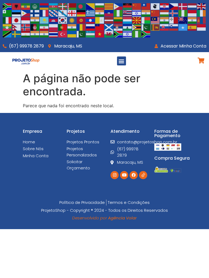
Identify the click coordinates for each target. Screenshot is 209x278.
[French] (44, 13)
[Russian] (90, 27)
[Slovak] (164, 27)
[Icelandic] (174, 13)
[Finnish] (35, 13)
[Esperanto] (7, 13)
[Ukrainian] (72, 34)
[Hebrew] (137, 13)
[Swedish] (16, 34)
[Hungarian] (164, 13)
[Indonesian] (192, 13)
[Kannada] (35, 20)
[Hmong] (155, 13)
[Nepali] (16, 27)
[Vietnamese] (99, 34)
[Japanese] (16, 20)
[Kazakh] (44, 20)
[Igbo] (183, 13)
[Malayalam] (164, 20)
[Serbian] (118, 27)
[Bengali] (81, 6)
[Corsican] (155, 6)
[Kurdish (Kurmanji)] (72, 20)
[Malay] (155, 20)
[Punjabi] (72, 27)
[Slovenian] (174, 27)
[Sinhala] (155, 27)
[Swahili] (7, 34)
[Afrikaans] (7, 6)
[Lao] (90, 20)
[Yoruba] (137, 34)
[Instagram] (114, 175)
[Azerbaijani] (53, 6)
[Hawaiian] (127, 13)
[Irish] (201, 13)
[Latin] (99, 20)
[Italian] (7, 20)
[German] (81, 13)
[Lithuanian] (118, 20)
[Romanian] (81, 27)
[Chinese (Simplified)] (137, 6)
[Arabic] (35, 6)
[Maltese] (174, 20)
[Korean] (62, 20)
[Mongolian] (201, 20)
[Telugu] (44, 34)
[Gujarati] (99, 13)
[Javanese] (25, 20)
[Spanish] (192, 27)
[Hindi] (146, 13)
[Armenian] (44, 6)
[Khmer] (53, 20)
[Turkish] (62, 34)
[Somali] (183, 27)
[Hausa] (118, 13)
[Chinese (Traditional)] (146, 6)
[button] (121, 60)
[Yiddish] (127, 34)
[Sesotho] (127, 27)
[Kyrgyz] (81, 20)
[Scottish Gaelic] (109, 27)
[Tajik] (25, 34)
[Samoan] (99, 27)
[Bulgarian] (99, 6)
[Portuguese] (62, 27)
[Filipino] (25, 13)
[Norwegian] (25, 27)
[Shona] (137, 27)
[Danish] (183, 6)
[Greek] (90, 13)
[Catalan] (109, 6)
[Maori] (183, 20)
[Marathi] (192, 20)
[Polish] (53, 27)
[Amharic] (25, 6)
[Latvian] (109, 20)
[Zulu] (146, 34)
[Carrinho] (201, 61)
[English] (201, 6)
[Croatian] (164, 6)
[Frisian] (53, 13)
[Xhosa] (118, 34)
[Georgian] (72, 13)
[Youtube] (124, 175)
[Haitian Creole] (109, 13)
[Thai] (53, 34)
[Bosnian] (90, 6)
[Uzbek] (90, 34)
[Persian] (44, 27)
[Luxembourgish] (127, 20)
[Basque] (62, 6)
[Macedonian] (137, 20)
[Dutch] (192, 6)
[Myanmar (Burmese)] (7, 27)
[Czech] (174, 6)
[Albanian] (16, 6)
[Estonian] (16, 13)
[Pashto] (35, 27)
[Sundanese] (201, 27)
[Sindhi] (146, 27)
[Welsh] (109, 34)
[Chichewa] (127, 6)
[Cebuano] (118, 6)
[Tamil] (35, 34)
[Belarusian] (72, 6)
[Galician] (62, 13)
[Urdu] (81, 34)
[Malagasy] (146, 20)
